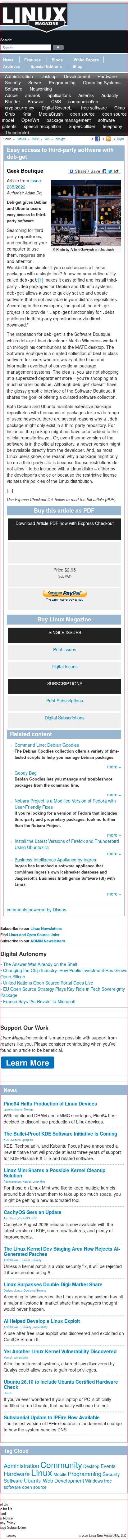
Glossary (11, 1535)
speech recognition (42, 126)
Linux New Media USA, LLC (107, 1535)
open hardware (13, 1109)
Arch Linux (10, 1218)
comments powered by (36, 909)
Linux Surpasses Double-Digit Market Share (53, 1284)
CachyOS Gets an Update (33, 1212)
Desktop (8, 1290)
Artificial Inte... (12, 1260)
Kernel (27, 1181)
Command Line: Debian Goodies (47, 745)
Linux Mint (39, 1181)
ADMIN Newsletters (47, 941)
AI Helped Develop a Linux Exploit (42, 1321)
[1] (40, 280)
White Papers (86, 60)
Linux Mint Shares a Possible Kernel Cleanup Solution (54, 1173)
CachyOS (24, 1218)
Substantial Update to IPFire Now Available (52, 1417)
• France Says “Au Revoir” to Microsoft (37, 1001)
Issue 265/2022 (24, 183)
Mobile (59, 1474)
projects (28, 1139)
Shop (78, 66)
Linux (18, 1290)
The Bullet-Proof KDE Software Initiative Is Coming (60, 1133)
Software (13, 89)
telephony (112, 126)
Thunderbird (17, 132)
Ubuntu (8, 1393)
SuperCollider (82, 126)
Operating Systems (102, 82)
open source (34, 1487)
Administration (12, 1181)
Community (61, 1464)
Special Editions (46, 66)
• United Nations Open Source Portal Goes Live (46, 983)
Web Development (63, 1480)
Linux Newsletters (46, 928)
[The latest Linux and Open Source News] (108, 138)
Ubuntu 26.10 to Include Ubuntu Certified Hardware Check (61, 1384)
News (8, 60)
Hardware (17, 1473)
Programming (62, 82)
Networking (41, 89)
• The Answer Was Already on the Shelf (38, 964)
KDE (6, 1139)
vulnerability (40, 1327)
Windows (94, 1481)
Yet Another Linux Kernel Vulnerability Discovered (60, 1351)
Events (108, 1465)
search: (6, 39)
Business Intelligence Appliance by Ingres (55, 859)
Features (32, 60)
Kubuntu (16, 1139)
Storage (29, 1109)
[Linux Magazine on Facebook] (97, 138)
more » (114, 766)
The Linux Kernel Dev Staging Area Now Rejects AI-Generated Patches (62, 1251)
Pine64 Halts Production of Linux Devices (50, 1103)
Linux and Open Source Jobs (34, 934)
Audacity (109, 95)
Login (120, 138)
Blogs (57, 60)
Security (36, 1260)
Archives (11, 66)
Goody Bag (26, 773)
